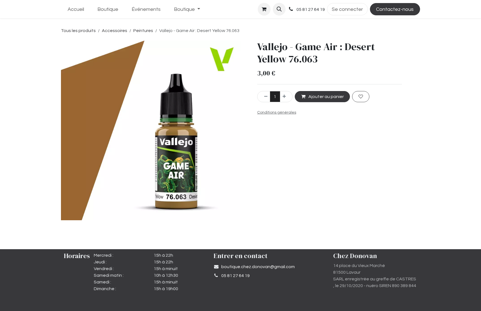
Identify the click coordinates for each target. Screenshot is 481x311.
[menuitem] (76, 9)
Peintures (143, 30)
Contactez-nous (395, 9)
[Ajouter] (286, 96)
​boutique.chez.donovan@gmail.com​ (258, 267)
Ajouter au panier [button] (326, 96)
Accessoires (114, 30)
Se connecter (347, 9)
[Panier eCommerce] (264, 9)
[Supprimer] (263, 96)
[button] (279, 9)
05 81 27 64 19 (235, 275)
